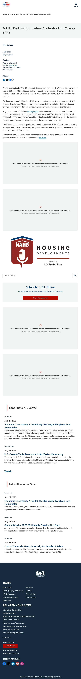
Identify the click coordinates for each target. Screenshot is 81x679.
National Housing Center (11, 629)
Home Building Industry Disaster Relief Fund (18, 616)
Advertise (29, 587)
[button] (75, 275)
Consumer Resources (10, 597)
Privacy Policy (31, 594)
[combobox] (37, 275)
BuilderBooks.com (9, 613)
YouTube (42, 138)
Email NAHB (10, 646)
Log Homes (7, 600)
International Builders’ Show (12, 610)
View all (7, 471)
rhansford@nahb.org (10, 65)
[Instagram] (22, 664)
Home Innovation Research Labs (14, 623)
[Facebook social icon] (4, 664)
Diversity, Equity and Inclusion (13, 591)
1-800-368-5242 (9, 642)
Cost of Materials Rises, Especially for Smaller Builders (33, 546)
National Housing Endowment (13, 633)
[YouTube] (18, 664)
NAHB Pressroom (9, 594)
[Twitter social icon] (9, 664)
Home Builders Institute (11, 620)
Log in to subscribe (40, 298)
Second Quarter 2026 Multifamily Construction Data (32, 525)
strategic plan (33, 111)
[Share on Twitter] (7, 79)
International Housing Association (14, 626)
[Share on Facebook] (9, 79)
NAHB (5, 14)
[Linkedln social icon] (13, 664)
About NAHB (7, 587)
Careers (28, 591)
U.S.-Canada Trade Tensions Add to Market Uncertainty (33, 454)
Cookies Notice (31, 597)
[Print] (12, 79)
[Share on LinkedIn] (4, 79)
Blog (11, 14)
